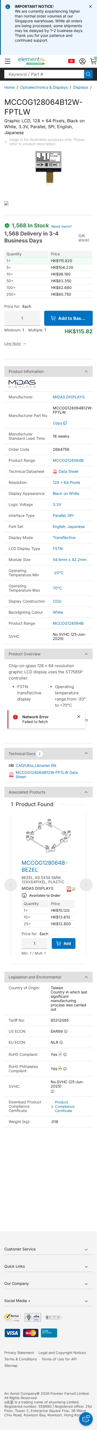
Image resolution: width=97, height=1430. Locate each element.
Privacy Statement (19, 1352)
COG (57, 601)
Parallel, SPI (63, 515)
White (58, 612)
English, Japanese (69, 526)
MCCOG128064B (68, 460)
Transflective (64, 537)
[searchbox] (44, 74)
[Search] (88, 74)
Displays (80, 87)
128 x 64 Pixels (66, 482)
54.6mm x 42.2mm (69, 559)
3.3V (57, 504)
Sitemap (11, 1365)
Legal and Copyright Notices (62, 1352)
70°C (57, 588)
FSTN (58, 548)
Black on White (66, 493)
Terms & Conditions (20, 1359)
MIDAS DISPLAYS (69, 397)
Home (9, 87)
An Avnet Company (20, 1393)
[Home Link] (41, 61)
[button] (7, 61)
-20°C (58, 572)
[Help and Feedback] (86, 1419)
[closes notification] (90, 6)
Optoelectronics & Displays (44, 87)
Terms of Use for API (59, 1359)
